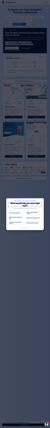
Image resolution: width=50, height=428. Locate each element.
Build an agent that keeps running (32, 213)
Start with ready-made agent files (15, 218)
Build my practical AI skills (32, 222)
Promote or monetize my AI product (15, 223)
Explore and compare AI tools (33, 217)
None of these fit (25, 227)
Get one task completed (14, 212)
